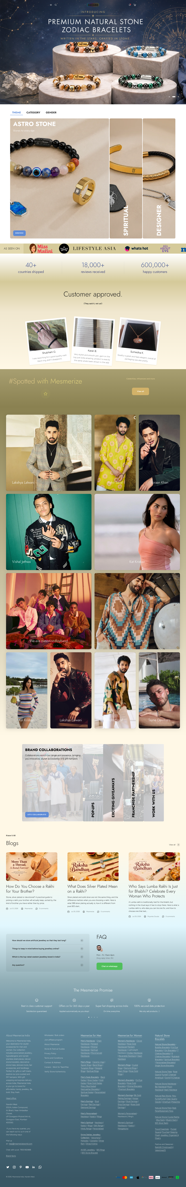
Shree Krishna (91, 1144)
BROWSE (19, 233)
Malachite (176, 1102)
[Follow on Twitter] (7, 1167)
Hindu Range (86, 1128)
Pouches (165, 1132)
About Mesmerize (51, 1044)
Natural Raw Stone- (163, 1096)
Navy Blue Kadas (88, 1086)
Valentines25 (160, 1150)
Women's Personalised (127, 1113)
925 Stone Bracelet (90, 1153)
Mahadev (85, 1141)
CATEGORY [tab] (33, 112)
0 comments (43, 908)
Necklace (85, 1116)
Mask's (158, 1138)
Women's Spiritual (125, 1122)
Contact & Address (52, 1062)
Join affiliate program (53, 1040)
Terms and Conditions (53, 1058)
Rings (99, 1116)
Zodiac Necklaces (134, 1053)
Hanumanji (95, 1138)
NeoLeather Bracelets (90, 1089)
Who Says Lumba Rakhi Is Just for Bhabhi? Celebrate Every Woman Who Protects (153, 891)
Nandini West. (30, 1177)
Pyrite (164, 1074)
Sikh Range (98, 1125)
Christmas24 (167, 1147)
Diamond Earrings (88, 1107)
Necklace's (122, 1125)
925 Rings (101, 1150)
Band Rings (97, 1065)
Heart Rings (123, 1071)
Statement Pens (166, 1111)
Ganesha (94, 1141)
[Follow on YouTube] (27, 1167)
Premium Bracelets (127, 1089)
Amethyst (159, 1078)
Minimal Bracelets (134, 1086)
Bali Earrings (94, 1104)
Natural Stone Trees (163, 1071)
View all (140, 391)
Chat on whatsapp (109, 966)
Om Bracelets (170, 1050)
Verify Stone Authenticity (55, 1071)
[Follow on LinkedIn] (33, 1167)
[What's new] (129, 4)
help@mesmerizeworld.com (20, 1144)
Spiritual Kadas (87, 1092)
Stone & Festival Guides (54, 1049)
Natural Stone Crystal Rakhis (167, 1117)
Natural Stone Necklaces (165, 1084)
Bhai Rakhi (160, 1120)
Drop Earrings (123, 1104)
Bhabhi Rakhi (171, 1120)
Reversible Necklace (127, 1056)
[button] (50, 4)
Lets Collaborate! (36, 814)
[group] (93, 52)
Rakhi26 (158, 1147)
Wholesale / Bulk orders (54, 1035)
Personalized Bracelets (165, 1062)
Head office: (11, 1098)
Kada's (93, 1116)
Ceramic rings (98, 1062)
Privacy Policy (50, 1053)
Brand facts (11, 1156)
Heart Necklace (170, 1090)
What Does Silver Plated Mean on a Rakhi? (92, 888)
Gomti (167, 1078)
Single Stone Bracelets (164, 1065)
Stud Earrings (132, 1101)
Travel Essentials (162, 1129)
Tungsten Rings (87, 1068)
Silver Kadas (92, 1080)
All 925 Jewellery (88, 1150)
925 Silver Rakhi (161, 1123)
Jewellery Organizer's (169, 1135)
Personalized (98, 1128)
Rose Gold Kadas (94, 1083)
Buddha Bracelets (162, 1047)
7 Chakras (171, 1074)
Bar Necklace (160, 1087)
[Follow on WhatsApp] (40, 1167)
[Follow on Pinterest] (20, 1167)
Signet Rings (86, 1065)
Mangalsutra (123, 1128)
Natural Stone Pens (163, 1108)
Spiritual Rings (93, 1071)
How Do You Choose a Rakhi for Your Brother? (30, 888)
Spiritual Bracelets (172, 1059)
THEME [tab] (16, 112)
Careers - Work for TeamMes (56, 1067)
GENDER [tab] (51, 112)
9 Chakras (175, 1078)
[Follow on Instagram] (14, 1167)
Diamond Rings (130, 1068)
